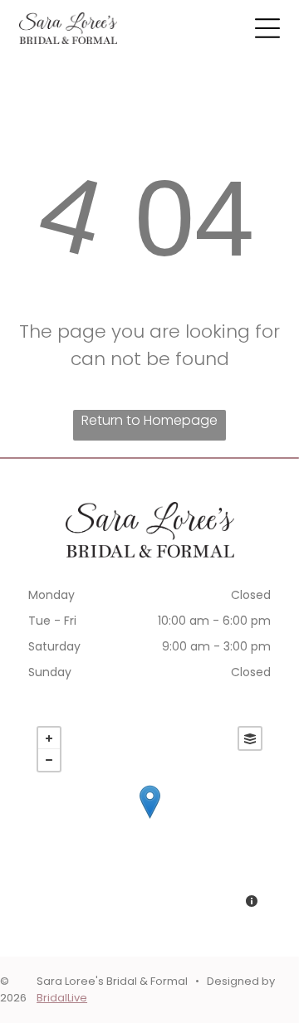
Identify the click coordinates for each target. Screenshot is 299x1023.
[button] (267, 28)
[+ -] (149, 819)
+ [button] (49, 738)
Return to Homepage (149, 420)
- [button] (49, 760)
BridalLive (62, 998)
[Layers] (250, 738)
